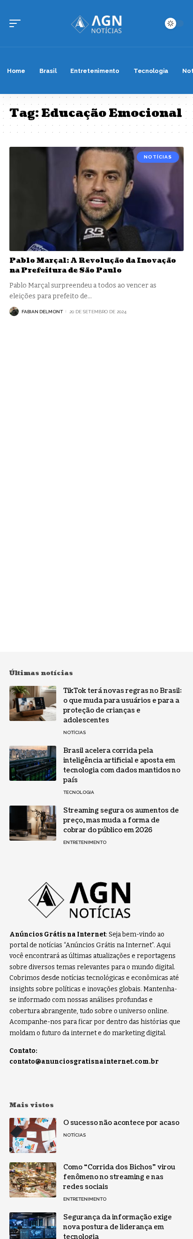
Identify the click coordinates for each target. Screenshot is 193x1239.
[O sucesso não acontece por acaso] (32, 1135)
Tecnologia (78, 792)
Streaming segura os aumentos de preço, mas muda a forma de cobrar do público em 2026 (121, 820)
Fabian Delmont (42, 311)
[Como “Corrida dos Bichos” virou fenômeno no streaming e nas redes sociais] (32, 1179)
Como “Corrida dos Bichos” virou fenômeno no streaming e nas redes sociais (119, 1177)
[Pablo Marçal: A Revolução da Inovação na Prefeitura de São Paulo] (96, 199)
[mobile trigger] (17, 23)
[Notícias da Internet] (97, 24)
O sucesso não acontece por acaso (121, 1122)
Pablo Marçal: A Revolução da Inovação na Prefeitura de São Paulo (92, 265)
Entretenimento (84, 842)
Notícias (158, 156)
